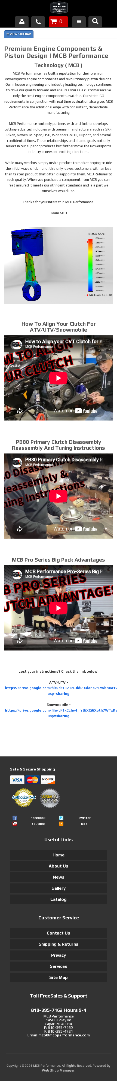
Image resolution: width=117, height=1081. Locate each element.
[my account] (22, 21)
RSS (84, 824)
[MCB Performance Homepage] (58, 8)
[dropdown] (79, 21)
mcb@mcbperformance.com (64, 1035)
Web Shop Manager (58, 1070)
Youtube (38, 824)
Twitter (84, 818)
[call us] (38, 21)
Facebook (37, 818)
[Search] (95, 21)
